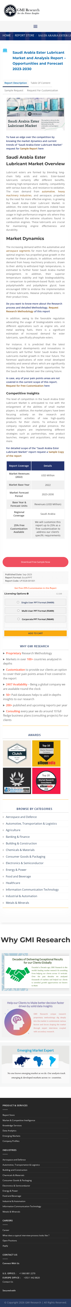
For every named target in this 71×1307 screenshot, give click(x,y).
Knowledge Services (12, 1125)
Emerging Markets (11, 1135)
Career (6, 1230)
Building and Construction (15, 1169)
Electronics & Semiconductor (25, 863)
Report (29, 148)
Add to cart (35, 633)
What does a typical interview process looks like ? (26, 1235)
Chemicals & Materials (20, 850)
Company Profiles (11, 1141)
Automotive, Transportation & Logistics (31, 823)
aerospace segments (18, 250)
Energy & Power (16, 870)
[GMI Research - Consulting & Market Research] (21, 10)
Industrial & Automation (21, 896)
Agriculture (13, 830)
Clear (59, 593)
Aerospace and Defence (21, 817)
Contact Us (8, 1281)
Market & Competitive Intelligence (19, 1120)
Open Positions (10, 1240)
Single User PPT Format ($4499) (37, 602)
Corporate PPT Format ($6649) (38, 619)
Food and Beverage (18, 876)
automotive (48, 191)
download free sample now (35, 561)
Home (7, 35)
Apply (5, 1245)
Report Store (24, 35)
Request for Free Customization (25, 385)
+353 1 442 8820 (32, 1277)
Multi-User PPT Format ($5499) (38, 610)
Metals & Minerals (17, 903)
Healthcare (13, 883)
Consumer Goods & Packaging (25, 856)
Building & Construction (21, 843)
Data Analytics (9, 1130)
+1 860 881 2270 (27, 1273)
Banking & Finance (18, 837)
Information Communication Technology (32, 889)
